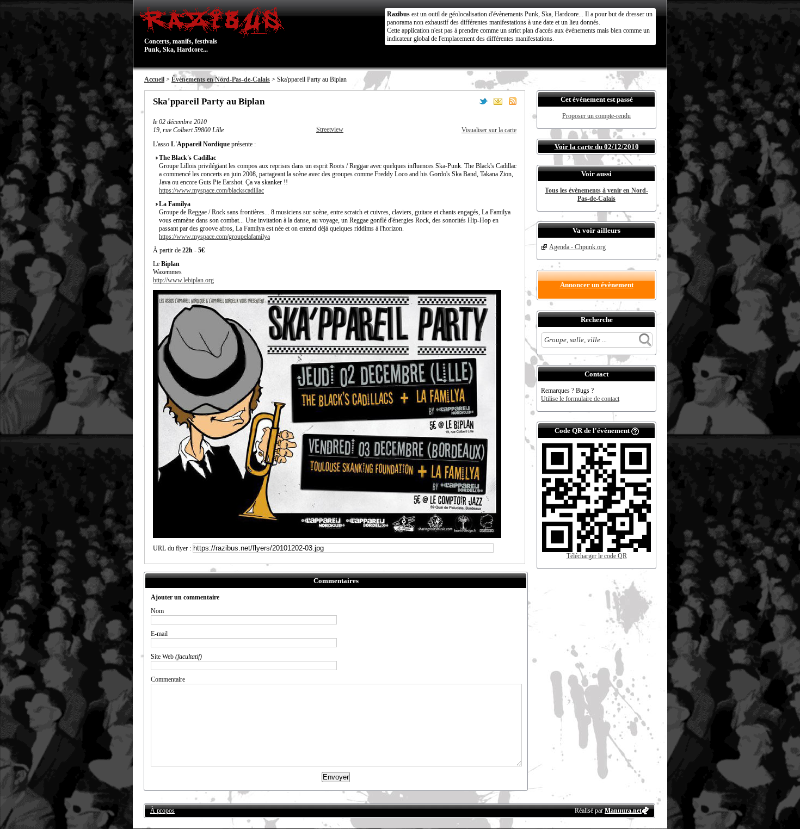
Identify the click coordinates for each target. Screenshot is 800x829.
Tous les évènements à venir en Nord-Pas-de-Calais (596, 194)
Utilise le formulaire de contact (580, 399)
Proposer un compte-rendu (596, 116)
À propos (162, 810)
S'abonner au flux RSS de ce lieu (512, 101)
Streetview (329, 129)
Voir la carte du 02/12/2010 (597, 147)
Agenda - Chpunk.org (577, 247)
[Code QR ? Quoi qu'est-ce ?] (635, 430)
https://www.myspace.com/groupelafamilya (214, 236)
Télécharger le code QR (597, 556)
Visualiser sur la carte (488, 130)
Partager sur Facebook (468, 101)
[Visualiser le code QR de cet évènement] (596, 550)
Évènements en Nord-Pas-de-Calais (220, 79)
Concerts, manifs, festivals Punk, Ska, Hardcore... (180, 29)
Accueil (154, 79)
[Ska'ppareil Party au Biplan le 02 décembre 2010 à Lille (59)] (327, 536)
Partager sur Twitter (483, 101)
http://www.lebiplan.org (183, 280)
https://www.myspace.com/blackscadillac (211, 190)
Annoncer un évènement (596, 285)
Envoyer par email (498, 101)
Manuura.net (623, 810)
